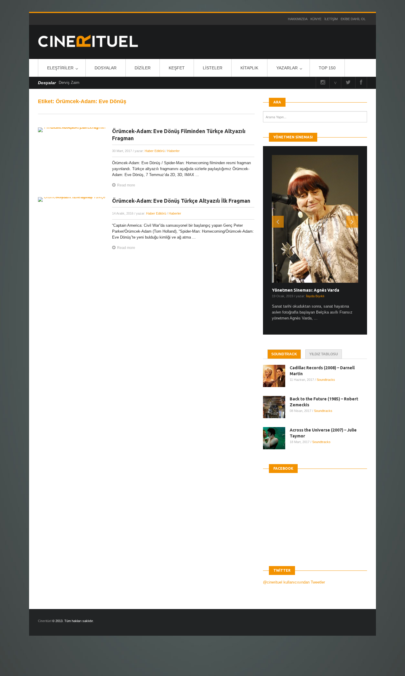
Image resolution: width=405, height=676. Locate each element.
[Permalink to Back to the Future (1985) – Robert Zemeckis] (276, 407)
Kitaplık (249, 67)
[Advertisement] (108, 661)
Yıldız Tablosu (323, 354)
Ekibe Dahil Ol (353, 19)
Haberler (173, 151)
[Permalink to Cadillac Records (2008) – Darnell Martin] (276, 376)
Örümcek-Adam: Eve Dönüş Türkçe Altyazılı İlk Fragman (181, 201)
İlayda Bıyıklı (315, 296)
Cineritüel (44, 621)
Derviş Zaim (69, 82)
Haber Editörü (155, 151)
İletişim (331, 19)
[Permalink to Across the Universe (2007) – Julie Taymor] (276, 438)
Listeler (212, 67)
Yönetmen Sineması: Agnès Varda (305, 290)
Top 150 (327, 67)
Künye (315, 19)
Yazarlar (287, 67)
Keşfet (177, 67)
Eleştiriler (60, 67)
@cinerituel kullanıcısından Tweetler (294, 582)
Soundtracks (326, 379)
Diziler (143, 67)
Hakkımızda (297, 19)
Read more (126, 185)
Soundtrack (284, 354)
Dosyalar (106, 67)
